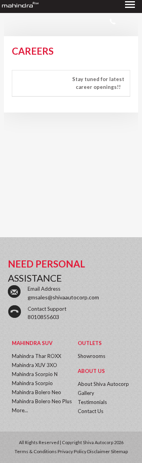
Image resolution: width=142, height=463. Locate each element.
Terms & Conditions (36, 451)
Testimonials (92, 402)
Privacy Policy (72, 451)
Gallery (86, 393)
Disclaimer (98, 451)
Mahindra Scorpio (32, 383)
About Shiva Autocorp (103, 384)
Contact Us (90, 411)
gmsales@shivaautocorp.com (63, 297)
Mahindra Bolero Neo (36, 392)
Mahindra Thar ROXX (36, 356)
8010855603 (43, 317)
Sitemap (119, 451)
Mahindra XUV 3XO (34, 365)
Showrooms (91, 356)
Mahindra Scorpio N (35, 374)
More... (20, 410)
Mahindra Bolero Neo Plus (42, 401)
